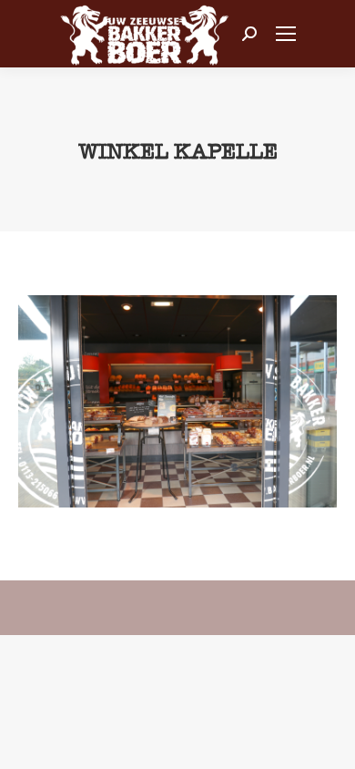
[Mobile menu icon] (286, 34)
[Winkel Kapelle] (177, 401)
